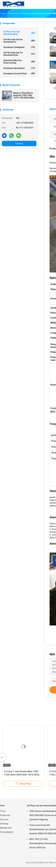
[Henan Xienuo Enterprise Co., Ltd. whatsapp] (11, 135)
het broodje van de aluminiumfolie (19, 53)
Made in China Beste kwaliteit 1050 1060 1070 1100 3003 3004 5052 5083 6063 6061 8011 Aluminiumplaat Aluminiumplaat (23, 95)
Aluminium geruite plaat (19, 73)
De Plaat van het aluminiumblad (19, 32)
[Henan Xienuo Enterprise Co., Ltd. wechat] (18, 135)
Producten (5, 815)
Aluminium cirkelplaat (19, 47)
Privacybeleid (6, 832)
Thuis (3, 811)
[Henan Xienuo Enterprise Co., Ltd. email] (4, 135)
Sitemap (4, 823)
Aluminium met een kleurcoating (19, 61)
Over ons (4, 819)
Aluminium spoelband (19, 68)
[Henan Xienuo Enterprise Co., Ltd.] (13, 4)
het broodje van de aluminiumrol (19, 40)
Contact (19, 143)
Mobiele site (6, 828)
